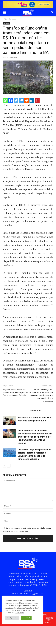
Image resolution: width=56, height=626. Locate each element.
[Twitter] (16, 100)
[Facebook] (10, 100)
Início (5, 19)
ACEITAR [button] (26, 618)
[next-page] (8, 465)
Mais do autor (36, 410)
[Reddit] (26, 100)
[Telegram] (21, 100)
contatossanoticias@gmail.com (28, 593)
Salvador (12, 19)
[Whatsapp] (5, 100)
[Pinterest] (37, 100)
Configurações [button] (12, 618)
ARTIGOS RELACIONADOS (15, 410)
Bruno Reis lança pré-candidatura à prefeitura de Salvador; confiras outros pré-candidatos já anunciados (41, 395)
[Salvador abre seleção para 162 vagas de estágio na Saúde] (9, 420)
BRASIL (44, 615)
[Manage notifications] (48, 619)
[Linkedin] (31, 100)
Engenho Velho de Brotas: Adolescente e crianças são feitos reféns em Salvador (15, 392)
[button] (4, 12)
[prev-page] (4, 465)
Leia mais (19, 613)
